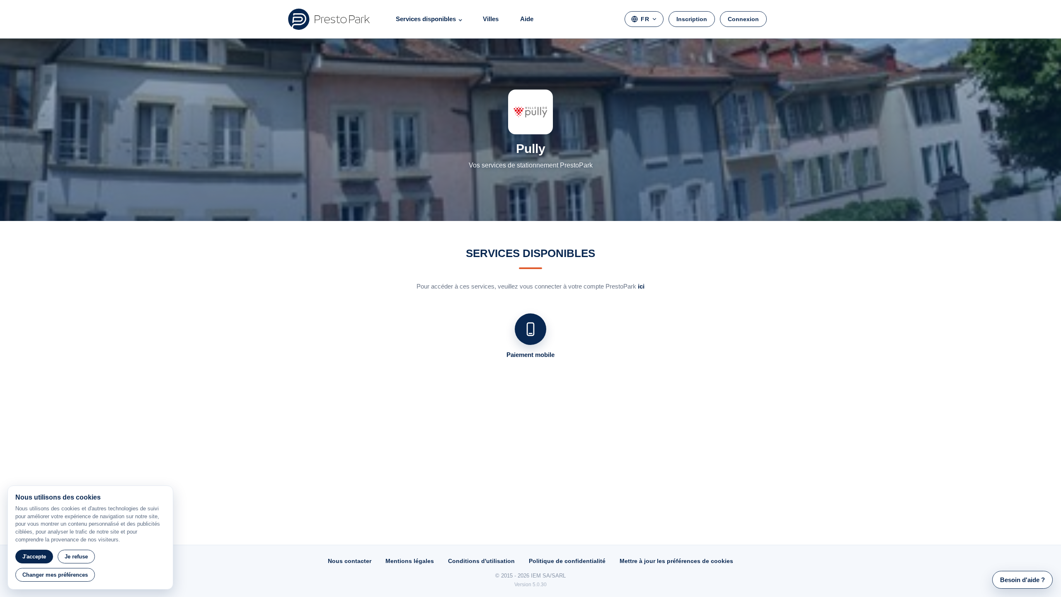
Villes (491, 18)
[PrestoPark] (329, 19)
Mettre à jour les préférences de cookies (676, 561)
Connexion (743, 19)
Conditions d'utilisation (481, 561)
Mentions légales (409, 561)
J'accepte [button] (34, 556)
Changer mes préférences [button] (55, 575)
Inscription (691, 19)
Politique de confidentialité (567, 561)
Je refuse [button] (76, 556)
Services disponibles (426, 18)
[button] (1022, 580)
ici (641, 286)
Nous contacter (349, 561)
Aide (526, 18)
